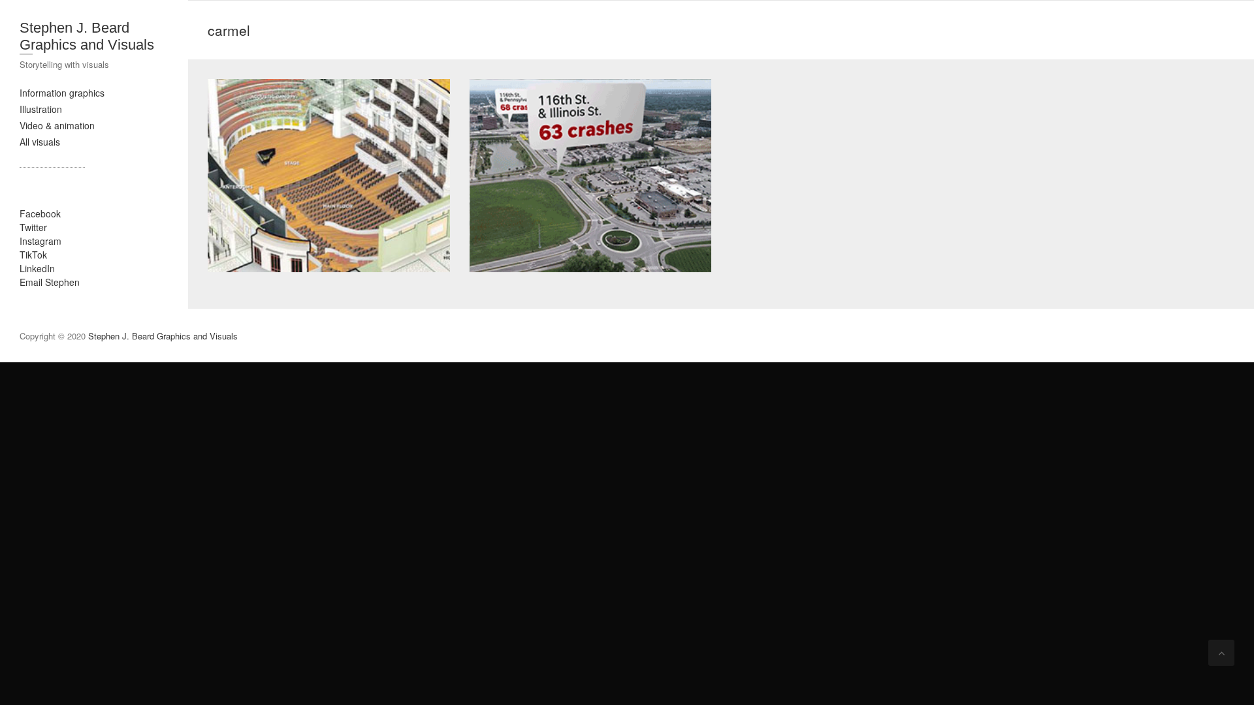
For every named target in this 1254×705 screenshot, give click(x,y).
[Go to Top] (1221, 653)
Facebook (40, 213)
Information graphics (62, 92)
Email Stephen (50, 282)
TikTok (33, 254)
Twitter (33, 227)
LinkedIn (37, 268)
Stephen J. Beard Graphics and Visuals (87, 36)
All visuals (40, 141)
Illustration (41, 109)
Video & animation (57, 125)
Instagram (40, 240)
